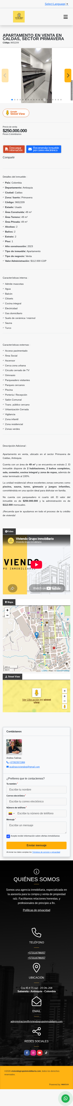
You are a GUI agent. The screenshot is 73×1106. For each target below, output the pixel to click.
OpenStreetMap (62, 670)
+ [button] (7, 610)
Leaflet (44, 670)
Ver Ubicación (31, 699)
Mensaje (11, 819)
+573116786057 (36, 952)
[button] (12, 99)
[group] (36, 75)
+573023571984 (17, 762)
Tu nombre (12, 784)
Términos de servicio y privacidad (46, 852)
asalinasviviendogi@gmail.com (24, 767)
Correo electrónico (16, 795)
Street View (17, 113)
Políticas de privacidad (36, 910)
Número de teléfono (16, 807)
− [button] (7, 615)
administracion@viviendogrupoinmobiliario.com (37, 1021)
